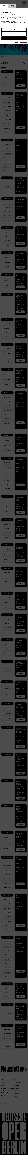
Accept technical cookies (14, 29)
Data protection (23, 41)
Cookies (3, 6)
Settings (12, 6)
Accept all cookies (14, 38)
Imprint (16, 41)
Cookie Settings (14, 34)
